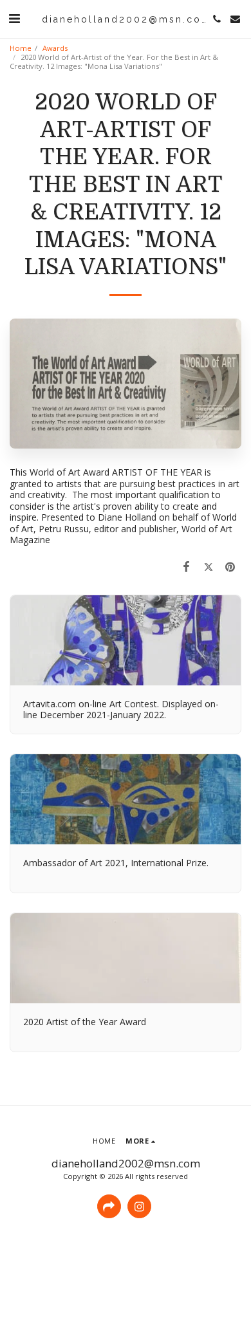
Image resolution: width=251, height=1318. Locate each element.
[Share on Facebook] (186, 566)
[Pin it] (230, 566)
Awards (55, 48)
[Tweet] (208, 566)
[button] (14, 18)
